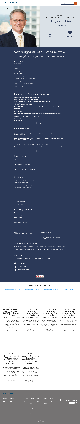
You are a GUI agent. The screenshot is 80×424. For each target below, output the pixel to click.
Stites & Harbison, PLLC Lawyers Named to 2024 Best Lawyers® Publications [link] (68, 312)
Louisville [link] (31, 412)
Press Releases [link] (11, 307)
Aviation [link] (16, 68)
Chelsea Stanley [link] (19, 111)
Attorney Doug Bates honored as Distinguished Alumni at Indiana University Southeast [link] (30, 360)
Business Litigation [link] (18, 71)
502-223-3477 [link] (32, 404)
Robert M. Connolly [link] (20, 104)
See (39, 123)
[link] (11, 3)
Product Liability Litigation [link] (19, 86)
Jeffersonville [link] (25, 398)
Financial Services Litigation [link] (20, 76)
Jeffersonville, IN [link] (60, 25)
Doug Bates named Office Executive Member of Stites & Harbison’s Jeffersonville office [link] (11, 360)
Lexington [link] (31, 407)
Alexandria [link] (52, 398)
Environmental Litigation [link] (19, 73)
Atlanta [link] (17, 398)
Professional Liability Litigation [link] (20, 88)
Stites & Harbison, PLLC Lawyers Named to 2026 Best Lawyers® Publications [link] (30, 312)
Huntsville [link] (5, 398)
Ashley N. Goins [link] (29, 104)
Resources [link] (45, 3)
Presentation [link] (21, 120)
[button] (75, 3)
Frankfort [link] (31, 403)
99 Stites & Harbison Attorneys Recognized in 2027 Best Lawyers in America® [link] (11, 312)
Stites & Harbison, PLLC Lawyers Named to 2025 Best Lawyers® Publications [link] (49, 312)
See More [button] (40, 151)
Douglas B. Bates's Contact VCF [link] (23, 269)
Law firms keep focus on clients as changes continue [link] (26, 97)
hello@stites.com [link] (68, 400)
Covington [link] (32, 398)
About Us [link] (53, 3)
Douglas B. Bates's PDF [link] (21, 266)
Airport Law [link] (16, 65)
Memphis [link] (45, 398)
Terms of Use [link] (48, 420)
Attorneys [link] (27, 3)
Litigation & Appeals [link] (18, 81)
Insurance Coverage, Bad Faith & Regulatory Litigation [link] (25, 78)
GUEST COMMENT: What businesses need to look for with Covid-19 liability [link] (32, 101)
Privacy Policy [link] (43, 420)
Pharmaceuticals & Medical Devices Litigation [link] (23, 83)
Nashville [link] (45, 403)
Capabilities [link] (36, 3)
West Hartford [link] (12, 398)
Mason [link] (38, 398)
